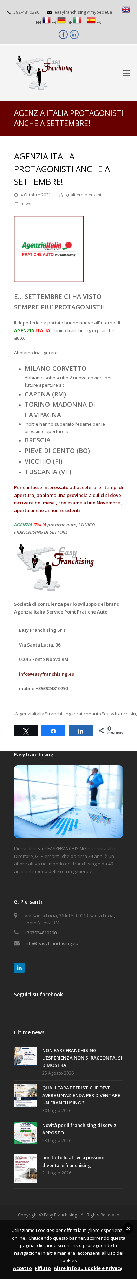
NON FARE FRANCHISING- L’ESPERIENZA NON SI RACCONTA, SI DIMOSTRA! (82, 1058)
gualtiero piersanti (84, 195)
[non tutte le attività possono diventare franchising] (25, 1169)
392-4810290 (26, 12)
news (26, 203)
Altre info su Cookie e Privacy (88, 1268)
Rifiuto (43, 1268)
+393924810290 (41, 933)
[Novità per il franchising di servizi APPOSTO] (25, 1134)
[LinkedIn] (19, 968)
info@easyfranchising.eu (46, 674)
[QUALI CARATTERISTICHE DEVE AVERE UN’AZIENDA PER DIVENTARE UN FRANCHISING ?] (25, 1096)
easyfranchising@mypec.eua (83, 12)
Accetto (22, 1268)
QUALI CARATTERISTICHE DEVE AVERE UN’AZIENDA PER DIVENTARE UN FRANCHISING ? (81, 1095)
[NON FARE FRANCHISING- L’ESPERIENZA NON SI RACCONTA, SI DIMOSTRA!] (25, 1057)
